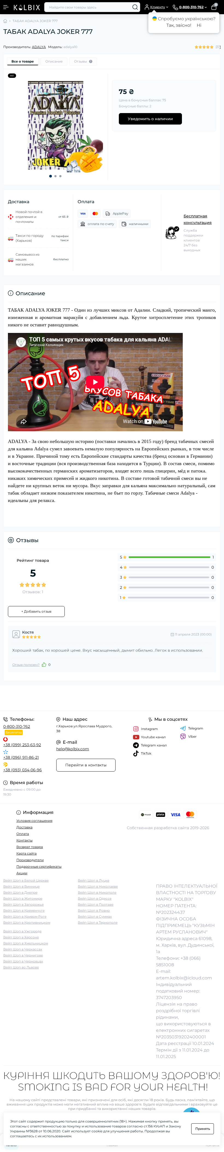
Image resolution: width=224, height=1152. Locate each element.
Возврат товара (29, 847)
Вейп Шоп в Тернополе (97, 922)
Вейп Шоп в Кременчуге (24, 910)
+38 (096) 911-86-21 (21, 757)
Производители (30, 860)
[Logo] (26, 7)
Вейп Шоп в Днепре (20, 892)
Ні (199, 25)
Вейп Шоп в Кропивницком (26, 922)
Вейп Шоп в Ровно (94, 910)
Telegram (195, 728)
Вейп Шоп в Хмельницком (25, 943)
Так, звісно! (178, 25)
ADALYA (39, 47)
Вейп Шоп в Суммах (95, 916)
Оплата (22, 834)
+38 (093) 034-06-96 (22, 769)
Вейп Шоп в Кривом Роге (24, 916)
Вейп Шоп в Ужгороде (22, 931)
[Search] (135, 7)
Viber (192, 736)
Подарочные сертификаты (38, 866)
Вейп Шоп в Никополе (97, 892)
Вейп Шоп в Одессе (94, 898)
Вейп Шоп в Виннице (21, 886)
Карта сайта (26, 853)
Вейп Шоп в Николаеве (98, 886)
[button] (50, 176)
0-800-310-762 (16, 726)
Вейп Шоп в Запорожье (23, 904)
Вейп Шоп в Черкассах (22, 949)
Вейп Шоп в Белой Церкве (26, 880)
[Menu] (6, 7)
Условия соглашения (34, 821)
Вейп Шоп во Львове (21, 967)
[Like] (44, 664)
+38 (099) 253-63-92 (22, 744)
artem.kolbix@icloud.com (184, 977)
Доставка (24, 827)
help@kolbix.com (72, 748)
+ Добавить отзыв (36, 611)
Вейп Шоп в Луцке (93, 880)
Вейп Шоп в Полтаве (95, 904)
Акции (21, 873)
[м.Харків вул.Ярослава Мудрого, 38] (37, 698)
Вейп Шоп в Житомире (22, 898)
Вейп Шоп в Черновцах (23, 961)
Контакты (24, 840)
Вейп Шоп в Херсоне (21, 937)
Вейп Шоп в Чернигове (23, 955)
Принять (202, 1129)
